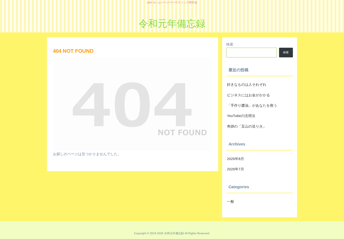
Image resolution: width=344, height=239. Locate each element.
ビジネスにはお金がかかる (248, 95)
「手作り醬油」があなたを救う (252, 105)
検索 (229, 44)
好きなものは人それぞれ (246, 85)
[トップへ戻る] (338, 233)
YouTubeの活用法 (241, 116)
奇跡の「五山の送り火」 (246, 126)
